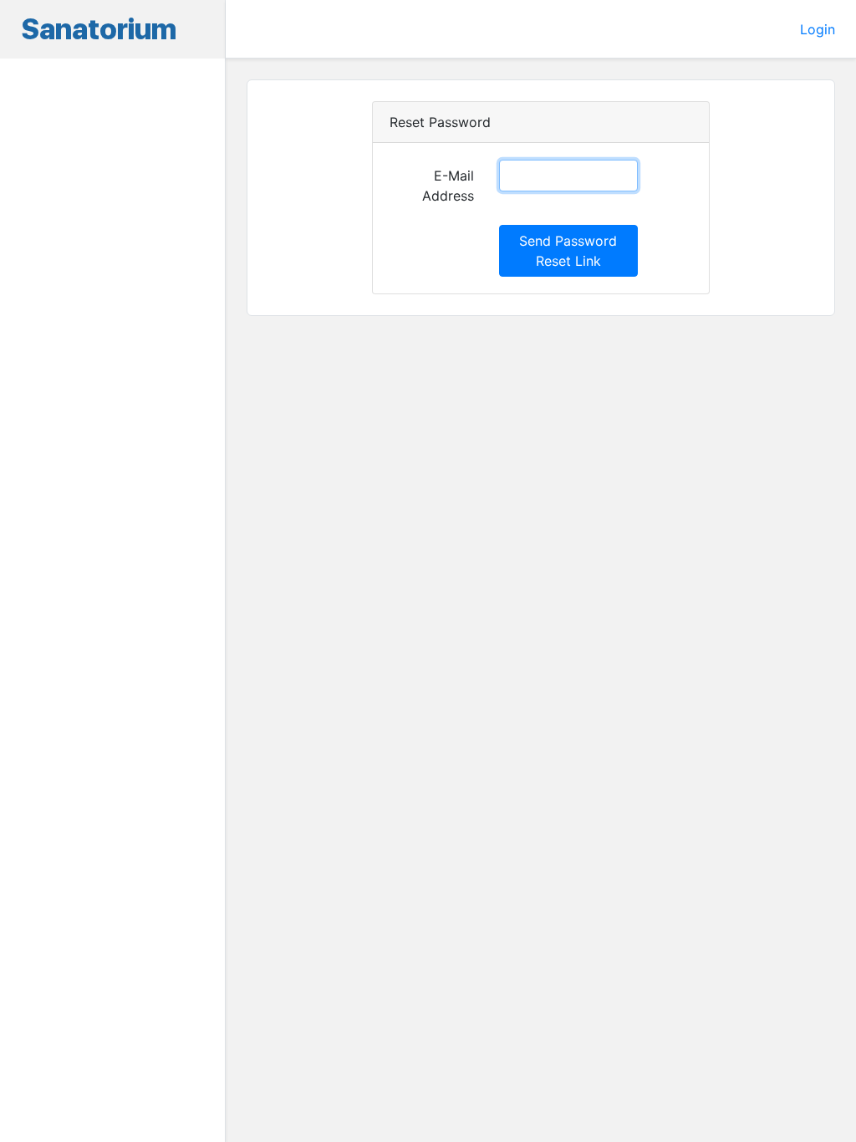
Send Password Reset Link (568, 250)
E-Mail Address (448, 185)
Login (817, 29)
